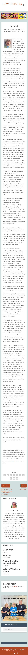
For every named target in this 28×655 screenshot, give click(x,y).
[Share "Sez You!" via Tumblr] (14, 475)
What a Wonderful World (11, 570)
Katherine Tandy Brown (17, 29)
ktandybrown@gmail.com (13, 460)
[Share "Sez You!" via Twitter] (7, 475)
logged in (15, 586)
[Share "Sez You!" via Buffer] (23, 475)
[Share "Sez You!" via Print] (17, 478)
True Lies (7, 555)
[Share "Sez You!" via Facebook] (4, 475)
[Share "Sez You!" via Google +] (10, 475)
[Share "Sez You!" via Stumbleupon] (10, 478)
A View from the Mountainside (10, 562)
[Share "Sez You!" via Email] (14, 478)
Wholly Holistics (16, 31)
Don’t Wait (8, 549)
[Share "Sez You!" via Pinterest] (17, 475)
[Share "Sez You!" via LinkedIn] (20, 475)
